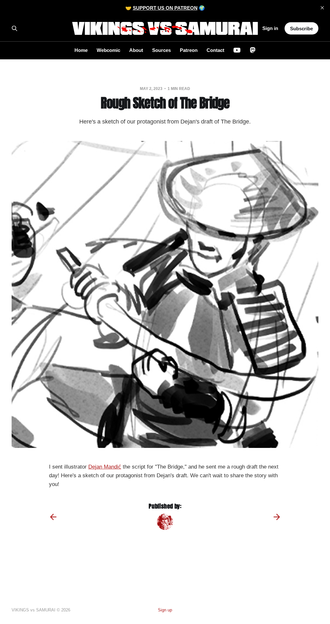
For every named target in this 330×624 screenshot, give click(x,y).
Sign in (270, 28)
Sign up (165, 610)
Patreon (189, 50)
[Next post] (277, 517)
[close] (322, 8)
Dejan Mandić (104, 467)
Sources (161, 50)
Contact (215, 50)
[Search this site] (14, 28)
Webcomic (108, 50)
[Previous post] (53, 517)
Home (81, 50)
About (136, 50)
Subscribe (301, 28)
